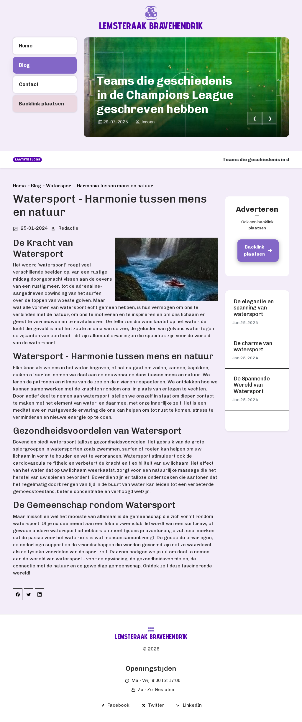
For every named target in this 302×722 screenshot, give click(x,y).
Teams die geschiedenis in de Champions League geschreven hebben (165, 95)
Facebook (118, 705)
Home (19, 185)
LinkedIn (192, 705)
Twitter (156, 705)
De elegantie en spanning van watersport (254, 308)
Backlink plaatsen (254, 250)
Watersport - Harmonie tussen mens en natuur (99, 185)
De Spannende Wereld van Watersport (252, 385)
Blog (36, 185)
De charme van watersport (253, 346)
